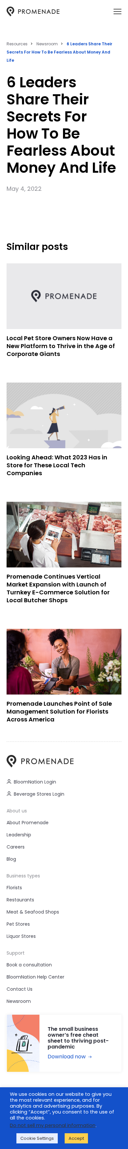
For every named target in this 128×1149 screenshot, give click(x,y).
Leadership (19, 834)
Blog (11, 859)
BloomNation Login (35, 782)
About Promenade (28, 822)
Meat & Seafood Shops (33, 912)
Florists (14, 887)
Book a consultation (29, 964)
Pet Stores (18, 924)
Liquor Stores (21, 936)
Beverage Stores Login (39, 794)
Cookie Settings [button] (37, 1138)
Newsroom (47, 44)
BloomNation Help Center (35, 977)
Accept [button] (76, 1138)
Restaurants (20, 899)
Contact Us (19, 989)
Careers (16, 847)
